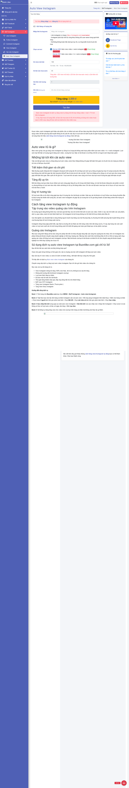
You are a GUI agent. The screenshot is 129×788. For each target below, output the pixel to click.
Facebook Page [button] (115, 40)
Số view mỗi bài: (38, 62)
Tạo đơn (66, 107)
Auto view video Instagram (56, 259)
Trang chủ (96, 8)
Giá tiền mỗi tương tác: (39, 83)
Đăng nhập (115, 2)
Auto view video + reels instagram (74, 50)
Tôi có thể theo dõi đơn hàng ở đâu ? (116, 72)
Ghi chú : (39, 91)
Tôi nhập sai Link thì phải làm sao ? (115, 60)
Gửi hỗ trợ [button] (113, 46)
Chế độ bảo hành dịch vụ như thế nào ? (115, 66)
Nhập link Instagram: (40, 31)
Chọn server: (37, 49)
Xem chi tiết (56, 51)
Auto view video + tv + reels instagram (76, 55)
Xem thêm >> (115, 78)
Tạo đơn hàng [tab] (35, 14)
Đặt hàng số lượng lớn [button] (44, 26)
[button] (31, 3)
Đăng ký (124, 2)
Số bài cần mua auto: (40, 71)
